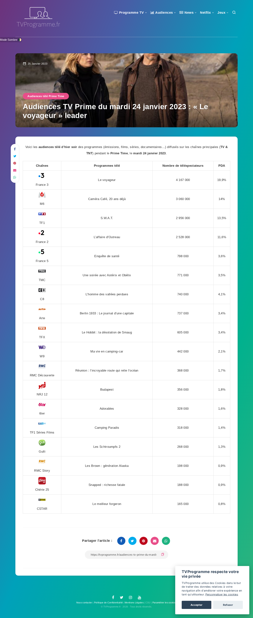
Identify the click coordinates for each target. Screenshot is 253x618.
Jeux (221, 12)
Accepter (196, 604)
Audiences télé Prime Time (45, 96)
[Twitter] (121, 597)
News (189, 12)
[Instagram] (130, 597)
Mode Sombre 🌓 (10, 39)
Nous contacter (84, 602)
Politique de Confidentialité (108, 602)
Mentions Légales (134, 602)
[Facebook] (113, 597)
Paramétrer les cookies (164, 602)
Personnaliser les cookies (221, 594)
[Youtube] (139, 597)
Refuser (228, 604)
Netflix (205, 12)
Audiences (163, 12)
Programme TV (131, 12)
